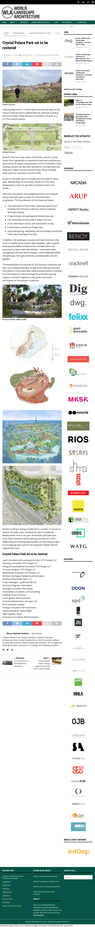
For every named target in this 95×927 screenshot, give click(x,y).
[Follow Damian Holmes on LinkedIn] (11, 649)
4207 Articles (37, 633)
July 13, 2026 (81, 125)
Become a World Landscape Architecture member (12, 877)
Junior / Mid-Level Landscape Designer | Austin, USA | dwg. (83, 41)
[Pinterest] (93, 2)
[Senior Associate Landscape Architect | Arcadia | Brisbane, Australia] (69, 73)
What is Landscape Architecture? (45, 876)
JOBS (56, 22)
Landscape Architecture (45, 55)
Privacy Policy (7, 899)
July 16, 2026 (81, 82)
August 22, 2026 (82, 47)
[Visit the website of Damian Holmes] (3, 649)
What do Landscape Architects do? (46, 881)
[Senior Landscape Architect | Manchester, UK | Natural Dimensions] (69, 57)
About (12, 22)
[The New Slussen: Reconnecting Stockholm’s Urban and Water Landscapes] (69, 117)
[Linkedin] (83, 2)
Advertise (6, 889)
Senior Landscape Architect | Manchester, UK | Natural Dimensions (84, 57)
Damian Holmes (26, 55)
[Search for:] (80, 26)
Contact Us (6, 895)
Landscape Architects (41, 22)
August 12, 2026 (82, 63)
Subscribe (68, 153)
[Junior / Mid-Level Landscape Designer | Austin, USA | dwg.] (69, 41)
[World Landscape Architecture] (20, 19)
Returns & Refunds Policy (11, 906)
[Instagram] (78, 2)
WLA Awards (67, 22)
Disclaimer (6, 902)
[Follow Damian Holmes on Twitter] (7, 649)
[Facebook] (88, 2)
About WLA (6, 885)
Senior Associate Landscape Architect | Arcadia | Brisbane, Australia (84, 74)
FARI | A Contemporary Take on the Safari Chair (84, 102)
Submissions (7, 892)
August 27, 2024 (11, 55)
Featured (24, 22)
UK (5, 57)
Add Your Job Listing (73, 89)
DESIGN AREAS (18, 33)
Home (4, 22)
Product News (70, 94)
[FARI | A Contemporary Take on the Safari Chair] (69, 103)
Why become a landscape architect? (46, 886)
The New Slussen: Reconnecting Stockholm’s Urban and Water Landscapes (84, 118)
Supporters (81, 22)
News (57, 55)
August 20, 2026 (82, 107)
